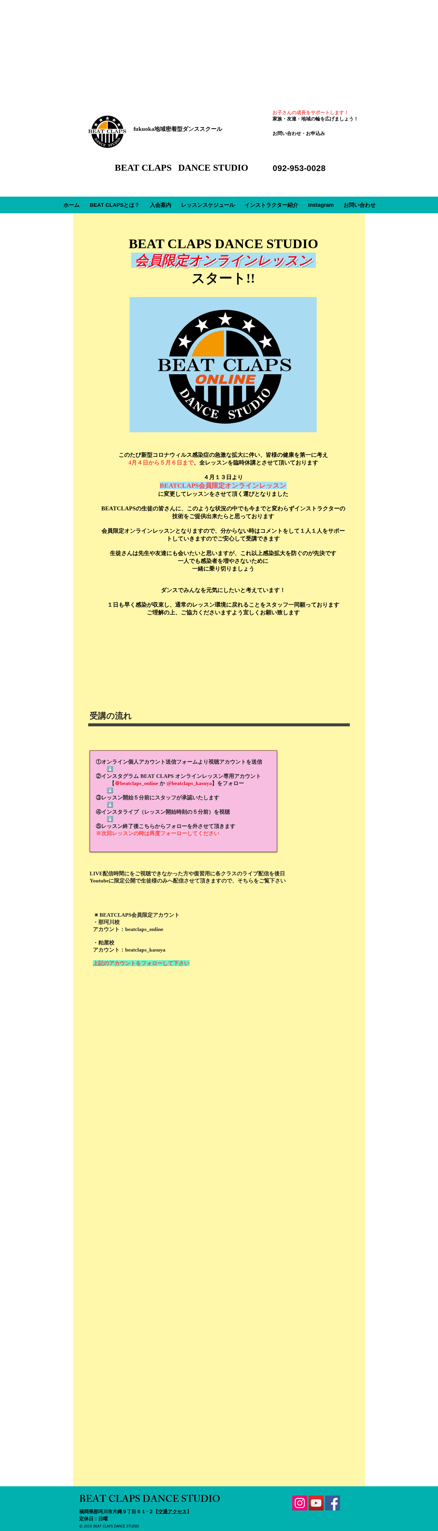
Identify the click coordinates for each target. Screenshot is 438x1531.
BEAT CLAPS (144, 167)
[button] (160, 205)
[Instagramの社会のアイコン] (299, 1503)
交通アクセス (172, 1511)
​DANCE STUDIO (213, 167)
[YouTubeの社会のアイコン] (316, 1503)
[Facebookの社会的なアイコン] (332, 1503)
